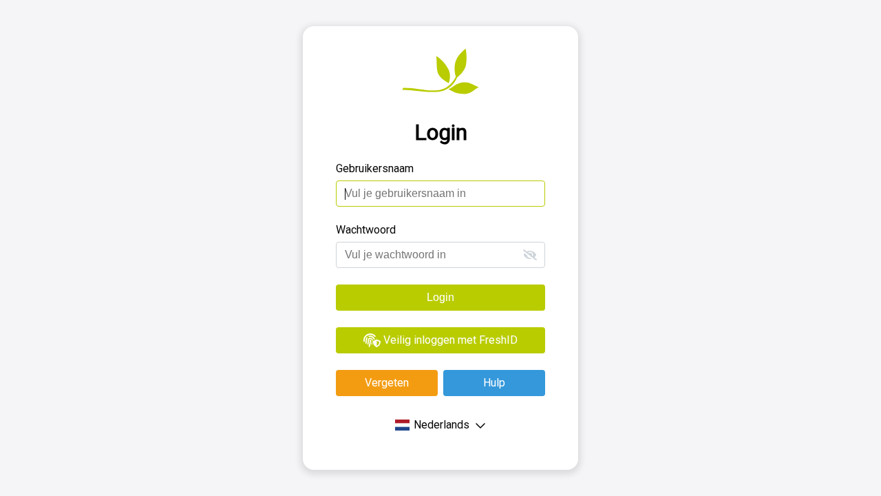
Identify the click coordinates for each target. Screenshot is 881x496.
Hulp (494, 382)
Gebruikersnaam (375, 168)
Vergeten (387, 382)
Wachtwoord (366, 229)
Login (440, 297)
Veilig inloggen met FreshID (449, 340)
